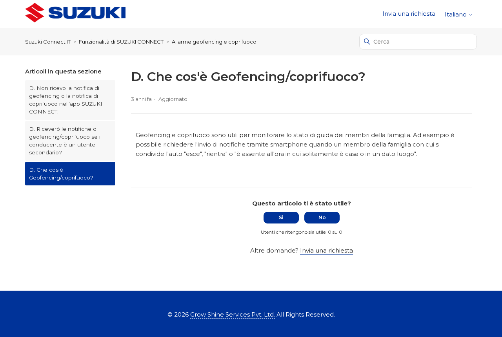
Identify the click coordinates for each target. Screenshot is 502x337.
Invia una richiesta (408, 13)
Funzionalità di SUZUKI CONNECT (121, 41)
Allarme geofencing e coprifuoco (214, 41)
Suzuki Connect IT (48, 41)
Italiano (456, 14)
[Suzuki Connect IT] (75, 14)
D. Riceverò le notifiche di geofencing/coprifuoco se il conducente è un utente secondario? (65, 141)
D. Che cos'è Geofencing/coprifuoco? (61, 174)
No (322, 217)
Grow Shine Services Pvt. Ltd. (232, 314)
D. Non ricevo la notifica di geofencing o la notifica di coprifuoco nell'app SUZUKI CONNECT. (65, 100)
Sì (281, 217)
